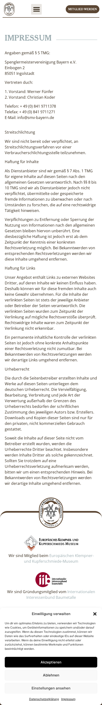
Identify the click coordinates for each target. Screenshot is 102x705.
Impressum (68, 699)
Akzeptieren (51, 662)
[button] (95, 614)
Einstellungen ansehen (51, 688)
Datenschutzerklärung (44, 699)
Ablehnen (51, 675)
